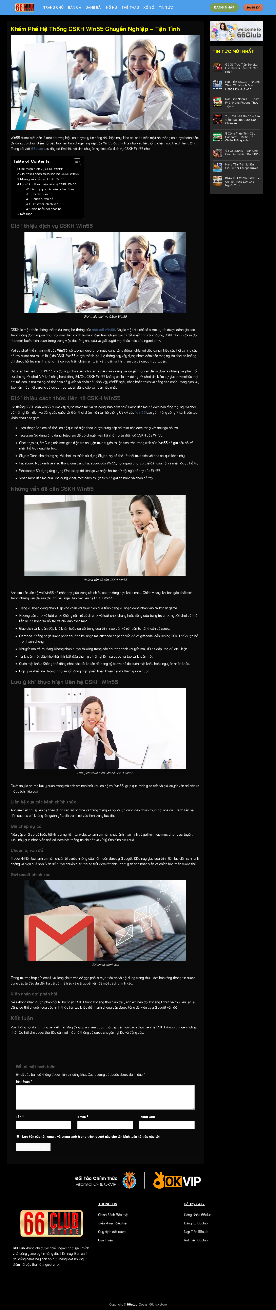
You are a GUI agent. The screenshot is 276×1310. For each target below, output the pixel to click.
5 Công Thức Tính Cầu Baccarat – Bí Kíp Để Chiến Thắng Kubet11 (240, 137)
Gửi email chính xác (45, 204)
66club (132, 1304)
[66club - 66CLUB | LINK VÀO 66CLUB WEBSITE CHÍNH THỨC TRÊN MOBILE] (25, 8)
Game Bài (93, 7)
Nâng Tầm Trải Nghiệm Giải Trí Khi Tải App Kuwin (241, 166)
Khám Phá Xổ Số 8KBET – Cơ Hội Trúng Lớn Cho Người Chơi (242, 181)
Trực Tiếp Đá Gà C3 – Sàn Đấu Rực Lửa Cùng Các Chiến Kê (242, 119)
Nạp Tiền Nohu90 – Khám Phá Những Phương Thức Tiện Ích (242, 102)
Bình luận (24, 1081)
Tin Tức (166, 7)
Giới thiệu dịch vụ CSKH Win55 (41, 169)
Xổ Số (148, 7)
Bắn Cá (74, 7)
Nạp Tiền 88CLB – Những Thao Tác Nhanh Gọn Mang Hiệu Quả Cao (242, 85)
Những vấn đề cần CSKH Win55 (42, 179)
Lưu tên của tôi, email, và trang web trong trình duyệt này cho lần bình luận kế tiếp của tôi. (91, 1136)
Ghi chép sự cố (43, 194)
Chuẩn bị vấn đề (42, 199)
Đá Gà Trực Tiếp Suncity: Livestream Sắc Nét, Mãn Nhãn (241, 68)
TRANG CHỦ (53, 7)
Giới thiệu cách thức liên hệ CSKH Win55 (50, 174)
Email (82, 1117)
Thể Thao (130, 7)
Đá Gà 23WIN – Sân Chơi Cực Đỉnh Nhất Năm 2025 (242, 152)
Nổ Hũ (111, 7)
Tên (20, 1117)
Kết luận (26, 214)
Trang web (147, 1117)
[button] (75, 162)
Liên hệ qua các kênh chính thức (53, 189)
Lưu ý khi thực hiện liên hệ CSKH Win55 (48, 184)
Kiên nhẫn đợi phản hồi (47, 209)
